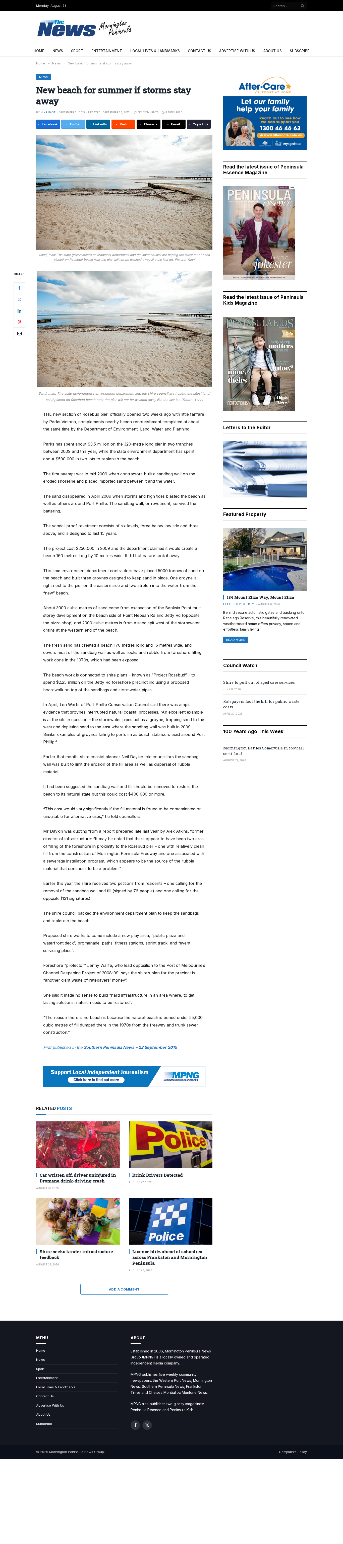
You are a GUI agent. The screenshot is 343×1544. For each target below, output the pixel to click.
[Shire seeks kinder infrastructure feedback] (78, 1221)
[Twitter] (19, 299)
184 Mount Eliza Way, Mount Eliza (260, 597)
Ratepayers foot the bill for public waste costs (261, 704)
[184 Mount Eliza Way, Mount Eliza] (265, 559)
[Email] (19, 333)
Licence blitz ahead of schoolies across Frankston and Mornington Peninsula (169, 1257)
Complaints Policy (293, 1452)
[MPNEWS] (85, 28)
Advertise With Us (237, 51)
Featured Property (238, 604)
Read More (235, 640)
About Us (272, 51)
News (57, 51)
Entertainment (106, 51)
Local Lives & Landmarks (155, 51)
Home (39, 51)
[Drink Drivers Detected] (170, 1144)
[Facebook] (19, 288)
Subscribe (299, 51)
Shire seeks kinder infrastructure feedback (76, 1254)
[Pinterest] (19, 322)
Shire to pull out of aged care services (259, 682)
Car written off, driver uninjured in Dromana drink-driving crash (78, 1178)
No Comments (148, 112)
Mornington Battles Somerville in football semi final (263, 750)
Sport (77, 51)
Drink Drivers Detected (157, 1175)
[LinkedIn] (19, 311)
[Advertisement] (171, 1501)
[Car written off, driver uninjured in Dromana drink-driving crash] (78, 1144)
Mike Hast (48, 112)
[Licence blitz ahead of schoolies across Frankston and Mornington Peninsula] (170, 1221)
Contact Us (199, 51)
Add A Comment (124, 1289)
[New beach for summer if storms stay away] (124, 192)
